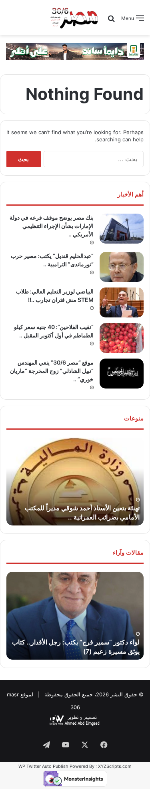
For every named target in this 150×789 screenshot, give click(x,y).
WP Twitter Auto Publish (43, 766)
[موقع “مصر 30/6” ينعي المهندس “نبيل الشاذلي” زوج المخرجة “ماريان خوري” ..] (122, 374)
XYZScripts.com (115, 766)
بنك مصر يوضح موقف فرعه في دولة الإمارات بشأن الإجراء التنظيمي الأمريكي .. (52, 226)
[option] (75, 481)
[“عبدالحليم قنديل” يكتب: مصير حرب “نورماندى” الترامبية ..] (122, 267)
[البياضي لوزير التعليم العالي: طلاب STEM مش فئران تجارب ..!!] (122, 302)
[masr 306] (75, 18)
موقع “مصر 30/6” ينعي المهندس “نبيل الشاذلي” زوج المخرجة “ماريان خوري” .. (52, 371)
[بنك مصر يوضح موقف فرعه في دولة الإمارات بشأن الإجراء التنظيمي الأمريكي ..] (122, 229)
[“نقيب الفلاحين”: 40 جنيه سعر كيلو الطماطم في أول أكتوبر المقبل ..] (122, 338)
